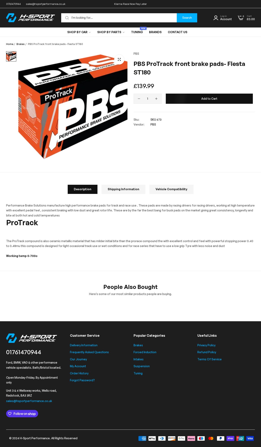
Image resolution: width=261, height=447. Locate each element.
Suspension (142, 366)
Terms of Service (209, 359)
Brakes (21, 44)
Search (187, 17)
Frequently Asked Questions (89, 352)
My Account (78, 366)
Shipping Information (123, 189)
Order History (79, 373)
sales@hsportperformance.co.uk (29, 401)
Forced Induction (145, 352)
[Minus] (139, 98)
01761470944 (23, 352)
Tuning (138, 373)
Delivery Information (83, 345)
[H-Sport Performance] (30, 17)
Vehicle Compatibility (171, 189)
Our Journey (78, 359)
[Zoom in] (119, 59)
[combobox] (129, 17)
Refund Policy (206, 352)
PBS (136, 53)
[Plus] (156, 98)
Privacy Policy (206, 345)
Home (9, 44)
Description (82, 189)
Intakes (139, 359)
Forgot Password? (82, 380)
